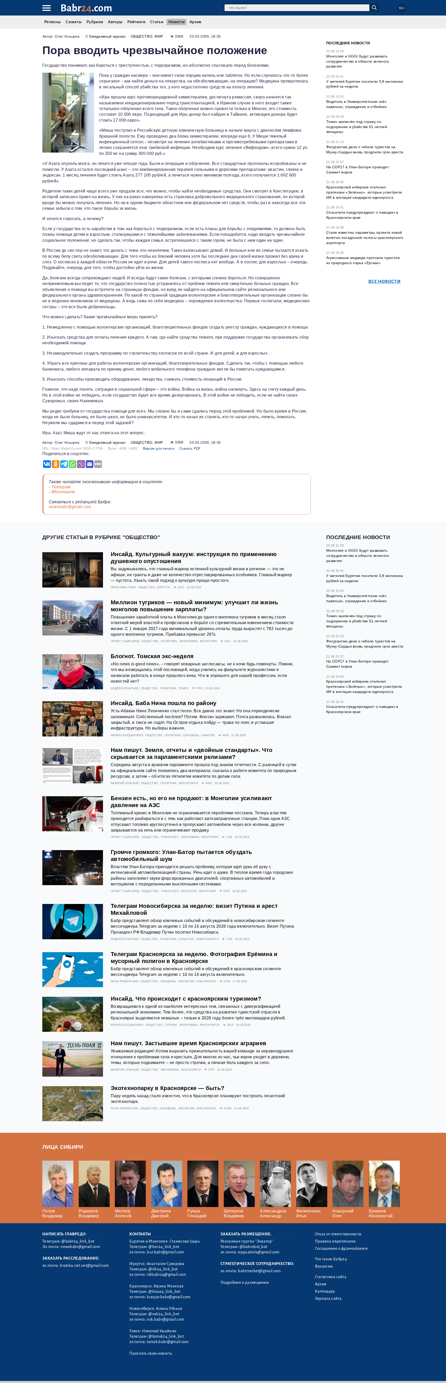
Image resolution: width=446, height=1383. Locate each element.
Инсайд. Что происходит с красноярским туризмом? (186, 998)
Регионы (52, 22)
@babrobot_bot (253, 1247)
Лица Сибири (62, 1147)
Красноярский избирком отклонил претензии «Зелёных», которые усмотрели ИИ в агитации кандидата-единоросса (364, 192)
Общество (142, 36)
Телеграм (61, 487)
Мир (159, 36)
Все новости (384, 281)
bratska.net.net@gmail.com (84, 1265)
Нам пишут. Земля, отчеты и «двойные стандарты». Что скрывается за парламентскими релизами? (191, 753)
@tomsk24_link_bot (166, 1336)
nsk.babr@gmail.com (165, 1319)
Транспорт (169, 837)
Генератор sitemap (160, 1372)
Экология (188, 891)
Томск (183, 688)
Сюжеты (74, 22)
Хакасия (208, 735)
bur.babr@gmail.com (165, 1252)
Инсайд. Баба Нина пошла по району (164, 703)
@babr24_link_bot (77, 1241)
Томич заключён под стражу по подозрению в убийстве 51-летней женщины (356, 127)
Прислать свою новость (150, 1353)
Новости (176, 22)
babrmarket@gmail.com (259, 1271)
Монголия (208, 641)
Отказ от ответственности (338, 1234)
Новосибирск (207, 939)
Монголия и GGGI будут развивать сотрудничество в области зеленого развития (357, 61)
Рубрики (94, 22)
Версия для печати (158, 448)
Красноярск (188, 783)
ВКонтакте (63, 492)
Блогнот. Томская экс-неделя (152, 656)
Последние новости (348, 43)
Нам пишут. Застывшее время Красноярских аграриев (188, 1043)
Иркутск (163, 587)
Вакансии (324, 1266)
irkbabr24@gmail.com (166, 1274)
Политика (169, 641)
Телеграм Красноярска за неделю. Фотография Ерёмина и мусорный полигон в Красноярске (194, 957)
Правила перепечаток (335, 1241)
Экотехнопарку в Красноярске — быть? (167, 1088)
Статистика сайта (330, 1277)
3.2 (73, 1372)
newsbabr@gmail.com (70, 507)
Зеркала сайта (328, 1298)
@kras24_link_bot (164, 1291)
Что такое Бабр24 (331, 1259)
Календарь (325, 1291)
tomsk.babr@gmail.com (167, 1342)
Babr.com (86, 8)
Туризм (171, 1024)
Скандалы (191, 735)
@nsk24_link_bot (163, 1314)
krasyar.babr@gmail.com (168, 1297)
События (186, 939)
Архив (195, 22)
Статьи (156, 22)
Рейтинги (136, 22)
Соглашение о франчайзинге (341, 1248)
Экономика (188, 641)
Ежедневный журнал (107, 36)
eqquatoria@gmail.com (258, 1252)
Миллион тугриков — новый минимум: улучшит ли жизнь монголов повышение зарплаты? (194, 606)
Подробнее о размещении (244, 1282)
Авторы (115, 22)
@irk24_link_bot (163, 1269)
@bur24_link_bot (163, 1247)
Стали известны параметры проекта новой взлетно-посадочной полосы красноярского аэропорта (364, 237)
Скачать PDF (190, 448)
